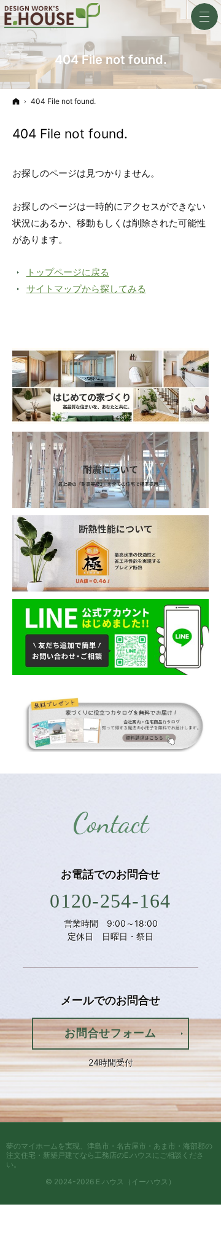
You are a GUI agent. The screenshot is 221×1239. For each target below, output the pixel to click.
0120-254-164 (110, 901)
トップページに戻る (67, 272)
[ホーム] (16, 101)
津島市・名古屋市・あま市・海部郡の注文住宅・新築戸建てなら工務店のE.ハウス (109, 1150)
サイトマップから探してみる (86, 289)
